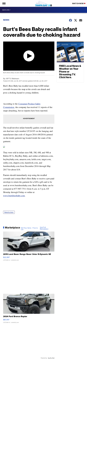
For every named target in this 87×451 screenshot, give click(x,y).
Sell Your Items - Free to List (29, 228)
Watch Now (78, 3)
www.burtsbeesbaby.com (14, 195)
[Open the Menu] (4, 3)
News (6, 20)
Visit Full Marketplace (44, 228)
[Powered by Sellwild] (51, 358)
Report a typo (8, 212)
